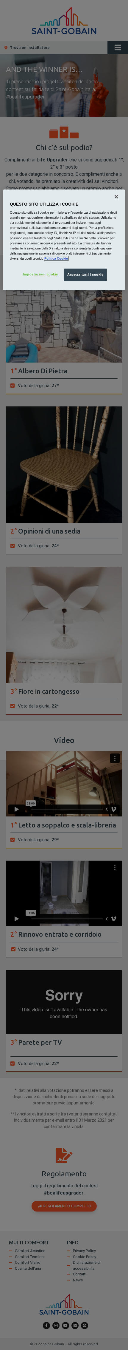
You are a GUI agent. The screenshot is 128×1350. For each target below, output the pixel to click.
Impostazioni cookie (40, 274)
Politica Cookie (56, 258)
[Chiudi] (116, 196)
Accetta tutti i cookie (85, 274)
